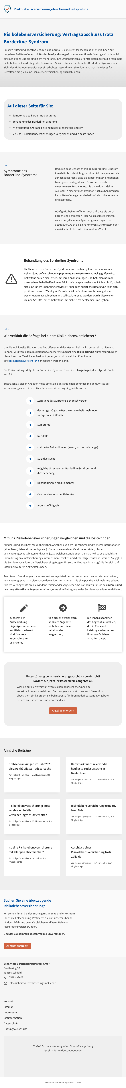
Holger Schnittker (21, 775)
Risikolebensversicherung (24, 361)
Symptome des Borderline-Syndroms (34, 116)
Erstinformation (13, 1018)
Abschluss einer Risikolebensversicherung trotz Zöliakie (91, 852)
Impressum (10, 1012)
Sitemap (8, 1007)
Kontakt (8, 1001)
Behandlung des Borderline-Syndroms (34, 122)
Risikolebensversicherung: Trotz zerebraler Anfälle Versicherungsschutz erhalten (29, 810)
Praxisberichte (15, 861)
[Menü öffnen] (119, 9)
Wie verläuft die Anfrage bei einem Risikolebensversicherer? (47, 128)
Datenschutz (11, 1023)
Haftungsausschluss (15, 1029)
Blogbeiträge (14, 778)
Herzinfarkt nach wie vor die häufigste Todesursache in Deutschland (89, 768)
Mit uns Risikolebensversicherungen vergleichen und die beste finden (53, 134)
